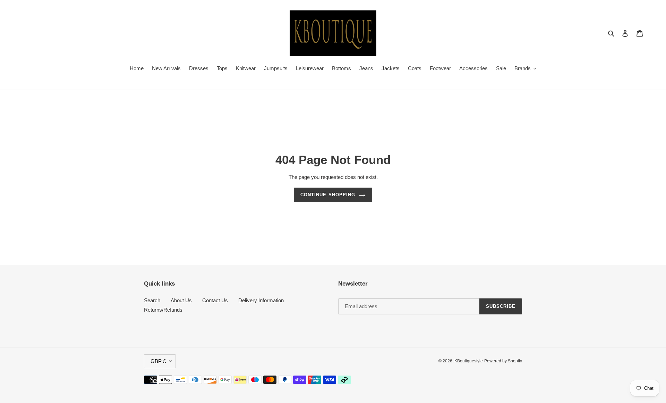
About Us (181, 300)
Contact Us (215, 300)
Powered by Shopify (503, 361)
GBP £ (158, 361)
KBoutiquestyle (468, 361)
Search (152, 300)
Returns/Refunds (163, 310)
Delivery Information (261, 300)
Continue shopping (327, 194)
